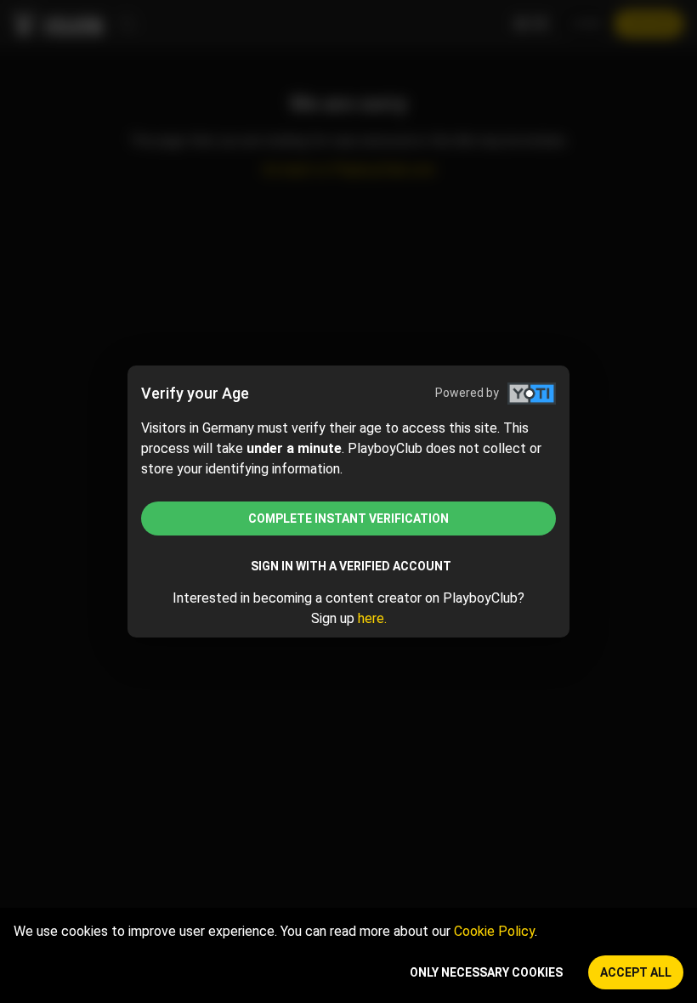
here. (372, 618)
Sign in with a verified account (351, 566)
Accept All (636, 972)
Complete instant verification (348, 518)
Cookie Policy (494, 931)
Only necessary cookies (486, 972)
